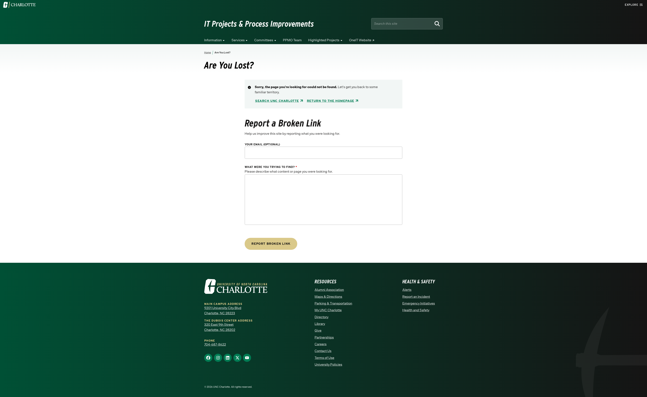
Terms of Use (324, 358)
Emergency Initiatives (418, 303)
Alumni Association (329, 290)
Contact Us (323, 351)
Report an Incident (416, 297)
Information (213, 40)
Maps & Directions (328, 297)
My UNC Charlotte (328, 310)
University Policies (328, 365)
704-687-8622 (215, 344)
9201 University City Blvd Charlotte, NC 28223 (222, 310)
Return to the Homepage (330, 101)
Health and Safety (415, 310)
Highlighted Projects (323, 40)
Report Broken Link (270, 244)
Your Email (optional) (262, 144)
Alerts (406, 290)
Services (238, 40)
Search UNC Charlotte (277, 101)
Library (320, 324)
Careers (321, 344)
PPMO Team (292, 40)
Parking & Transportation (333, 303)
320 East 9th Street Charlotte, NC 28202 (219, 327)
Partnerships (324, 337)
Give (318, 330)
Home (207, 52)
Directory (321, 317)
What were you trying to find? (271, 166)
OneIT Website (360, 40)
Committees (263, 40)
